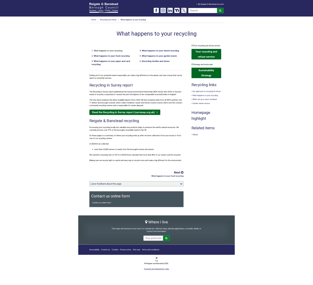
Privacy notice (125, 250)
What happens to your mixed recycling (160, 50)
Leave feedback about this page (106, 183)
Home (93, 20)
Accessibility (94, 250)
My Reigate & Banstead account (211, 4)
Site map (136, 250)
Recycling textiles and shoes (156, 61)
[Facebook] (156, 10)
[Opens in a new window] (166, 238)
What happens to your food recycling (112, 56)
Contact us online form (101, 203)
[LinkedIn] (170, 10)
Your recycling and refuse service (206, 54)
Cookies (115, 250)
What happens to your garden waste (159, 56)
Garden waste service (201, 103)
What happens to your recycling (205, 95)
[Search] (220, 10)
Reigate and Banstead (104, 8)
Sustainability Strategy (206, 73)
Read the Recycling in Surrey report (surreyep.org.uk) (123, 112)
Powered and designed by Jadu (156, 269)
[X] (184, 10)
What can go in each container (205, 99)
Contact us (105, 250)
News (195, 134)
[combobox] (202, 10)
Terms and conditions (150, 250)
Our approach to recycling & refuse (207, 91)
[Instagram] (163, 10)
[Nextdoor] (177, 10)
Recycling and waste (108, 20)
